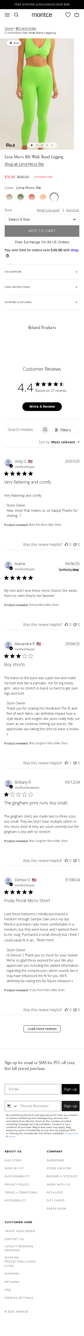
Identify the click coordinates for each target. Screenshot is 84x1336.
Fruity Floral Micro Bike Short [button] (47, 990)
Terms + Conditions (21, 1192)
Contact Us (14, 1239)
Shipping (12, 1273)
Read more (45, 940)
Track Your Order (20, 1231)
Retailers (55, 1192)
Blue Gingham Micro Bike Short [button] (48, 743)
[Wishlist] (67, 15)
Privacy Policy (17, 1184)
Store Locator (59, 1168)
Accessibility (16, 1200)
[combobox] (59, 442)
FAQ (8, 1290)
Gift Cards (55, 1200)
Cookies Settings (19, 1297)
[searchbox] (22, 429)
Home (9, 28)
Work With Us (58, 1184)
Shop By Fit (14, 1168)
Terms (11, 1136)
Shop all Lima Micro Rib (24, 164)
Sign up (70, 1089)
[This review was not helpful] (75, 544)
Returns (12, 1282)
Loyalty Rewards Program (19, 1248)
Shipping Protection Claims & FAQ (20, 1261)
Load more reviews (42, 1028)
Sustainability (17, 1176)
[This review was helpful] (66, 544)
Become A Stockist (62, 1176)
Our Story (13, 1160)
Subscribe (55, 1160)
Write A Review (42, 406)
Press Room (56, 1208)
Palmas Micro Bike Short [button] (44, 605)
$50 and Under (26, 28)
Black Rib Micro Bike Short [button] (45, 525)
